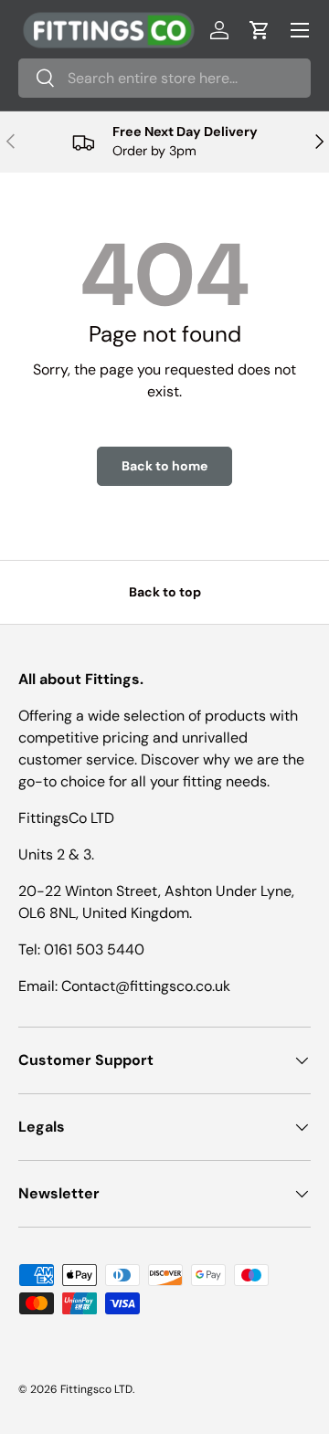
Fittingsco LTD (96, 1389)
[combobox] (164, 78)
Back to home (164, 466)
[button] (259, 30)
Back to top (165, 592)
